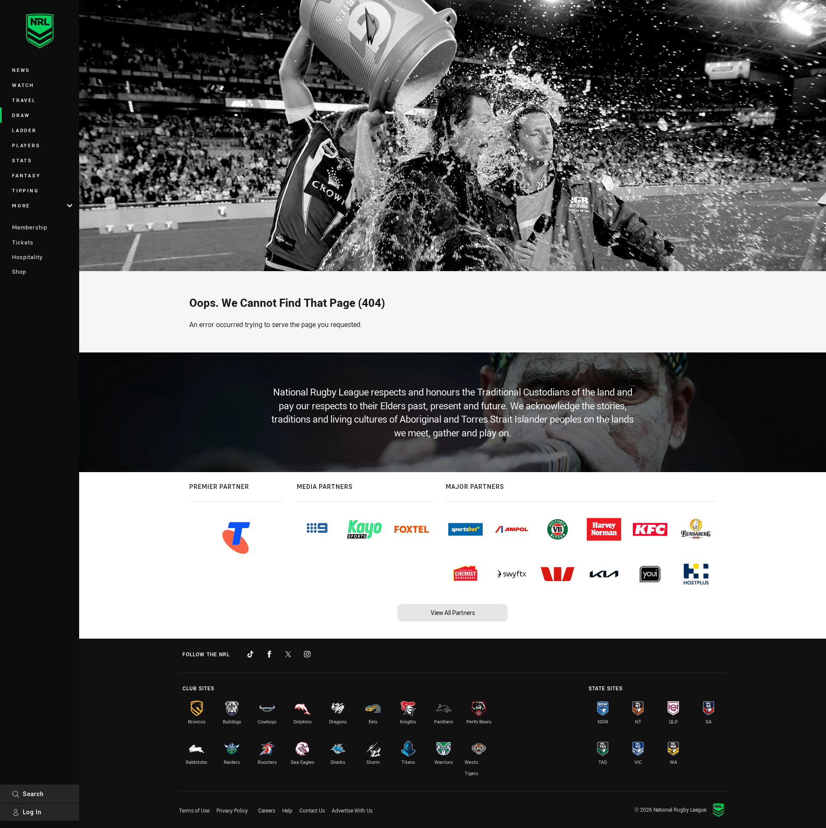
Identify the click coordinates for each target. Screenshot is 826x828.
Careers (266, 810)
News (21, 70)
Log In (32, 812)
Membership (29, 227)
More (21, 205)
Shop (19, 271)
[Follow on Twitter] (288, 654)
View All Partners (453, 613)
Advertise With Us (352, 810)
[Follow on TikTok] (250, 654)
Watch (23, 85)
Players (26, 145)
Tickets (23, 242)
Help (287, 810)
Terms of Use (194, 810)
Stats (22, 160)
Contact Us (312, 810)
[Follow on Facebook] (269, 654)
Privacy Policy (232, 810)
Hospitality (27, 257)
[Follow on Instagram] (307, 654)
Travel (24, 100)
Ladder (24, 130)
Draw (21, 115)
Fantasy (26, 175)
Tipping (25, 190)
